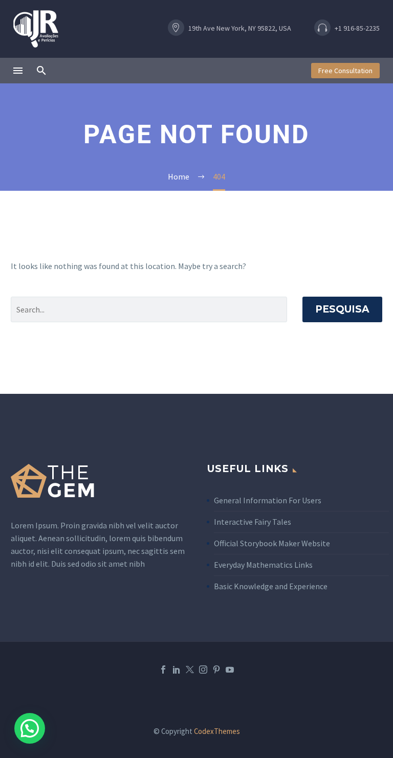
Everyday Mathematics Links (263, 565)
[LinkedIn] (176, 669)
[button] (238, 28)
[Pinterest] (216, 669)
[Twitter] (190, 669)
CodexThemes (217, 731)
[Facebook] (163, 669)
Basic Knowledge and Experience (271, 586)
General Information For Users (267, 500)
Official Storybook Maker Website (272, 543)
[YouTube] (230, 669)
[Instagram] (203, 669)
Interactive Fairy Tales (252, 522)
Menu (18, 70)
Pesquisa (342, 309)
